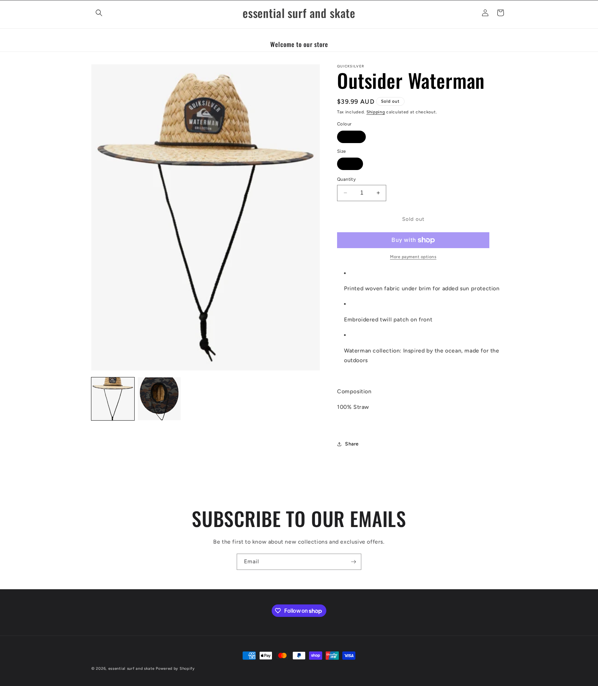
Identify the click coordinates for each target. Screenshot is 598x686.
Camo (355, 138)
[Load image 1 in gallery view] (112, 398)
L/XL (353, 165)
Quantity (346, 179)
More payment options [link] (413, 256)
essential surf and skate (131, 668)
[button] (99, 12)
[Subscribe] (353, 562)
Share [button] (352, 444)
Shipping (375, 112)
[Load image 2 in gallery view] (159, 398)
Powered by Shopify (175, 668)
